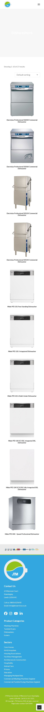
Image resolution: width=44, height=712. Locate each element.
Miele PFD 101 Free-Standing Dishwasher (22, 307)
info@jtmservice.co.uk (17, 606)
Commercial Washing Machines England (19, 679)
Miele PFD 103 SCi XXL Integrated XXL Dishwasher (22, 442)
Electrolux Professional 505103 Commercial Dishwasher (22, 214)
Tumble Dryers (10, 629)
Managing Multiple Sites (13, 675)
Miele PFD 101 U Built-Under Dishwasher (22, 396)
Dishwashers (9, 632)
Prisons (7, 669)
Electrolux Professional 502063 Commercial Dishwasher (22, 167)
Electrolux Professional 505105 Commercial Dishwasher (22, 261)
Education (8, 672)
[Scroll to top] (39, 707)
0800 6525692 (15, 602)
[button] (22, 99)
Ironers (7, 635)
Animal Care (9, 666)
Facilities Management (13, 657)
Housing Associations (12, 653)
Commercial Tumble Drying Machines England (22, 682)
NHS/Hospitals (10, 650)
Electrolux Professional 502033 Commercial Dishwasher (22, 121)
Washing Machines (11, 626)
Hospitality (8, 663)
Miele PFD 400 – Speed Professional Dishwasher (22, 534)
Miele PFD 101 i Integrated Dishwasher (22, 351)
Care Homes (9, 647)
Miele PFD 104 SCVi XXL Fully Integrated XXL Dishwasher (22, 488)
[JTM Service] (7, 4)
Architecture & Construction (15, 660)
